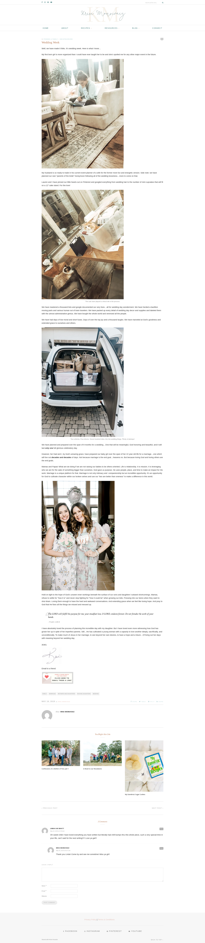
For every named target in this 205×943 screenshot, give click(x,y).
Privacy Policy (90, 920)
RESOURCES (111, 28)
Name (44, 886)
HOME (46, 28)
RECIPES (85, 28)
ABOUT (64, 28)
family (44, 693)
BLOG (135, 28)
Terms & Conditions (106, 920)
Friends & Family (51, 39)
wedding (96, 693)
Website (44, 896)
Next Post (157, 808)
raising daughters (84, 693)
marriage (52, 693)
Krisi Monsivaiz (64, 701)
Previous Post (50, 808)
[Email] (58, 680)
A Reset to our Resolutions (92, 769)
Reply (161, 828)
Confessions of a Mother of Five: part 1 (55, 769)
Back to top (156, 940)
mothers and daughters (66, 693)
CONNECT (157, 28)
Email (44, 891)
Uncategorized (66, 39)
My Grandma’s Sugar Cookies (135, 794)
